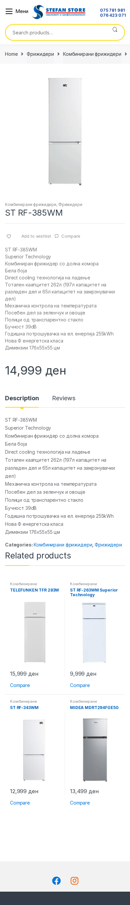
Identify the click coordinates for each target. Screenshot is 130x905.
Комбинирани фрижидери (92, 54)
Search (114, 32)
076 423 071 (113, 15)
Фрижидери (40, 54)
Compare (70, 236)
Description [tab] (22, 398)
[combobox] (55, 32)
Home (11, 54)
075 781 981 (112, 10)
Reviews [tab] (63, 398)
